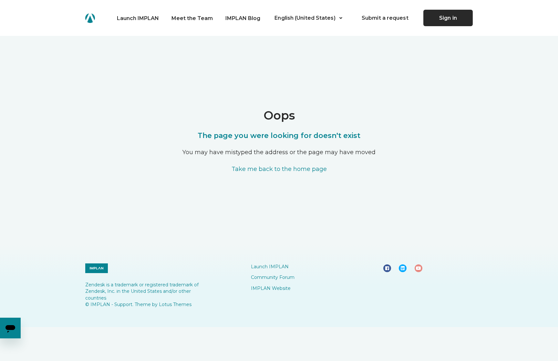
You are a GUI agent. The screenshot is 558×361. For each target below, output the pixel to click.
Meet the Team (192, 18)
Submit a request (385, 18)
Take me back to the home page (279, 169)
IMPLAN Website (271, 288)
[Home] (90, 18)
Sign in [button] (448, 18)
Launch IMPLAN (138, 18)
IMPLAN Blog (242, 18)
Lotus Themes (175, 304)
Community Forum (272, 277)
